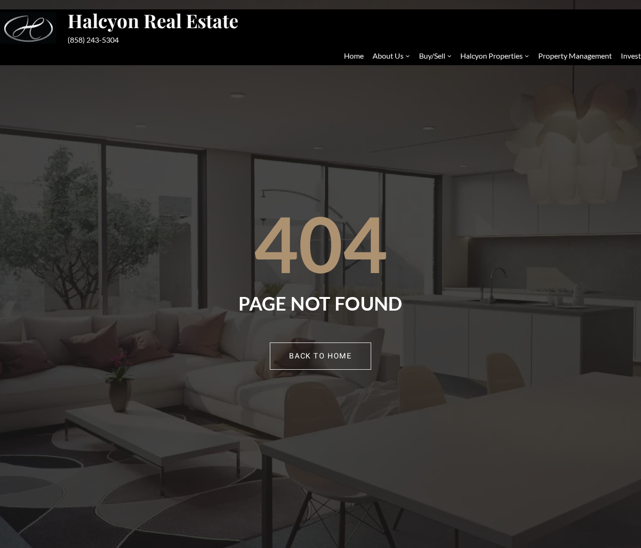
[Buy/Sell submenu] (449, 55)
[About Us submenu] (407, 55)
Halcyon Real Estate (153, 20)
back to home (320, 356)
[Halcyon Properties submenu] (527, 55)
